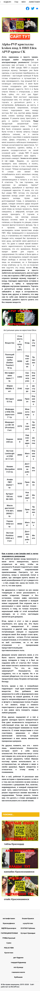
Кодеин (7, 2)
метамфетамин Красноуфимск (9, 920)
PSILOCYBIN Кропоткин (9, 950)
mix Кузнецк (18, 967)
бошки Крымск (28, 918)
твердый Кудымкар (18, 962)
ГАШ (16, 2)
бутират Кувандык (28, 933)
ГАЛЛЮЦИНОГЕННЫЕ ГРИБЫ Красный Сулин (9, 938)
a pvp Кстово (28, 923)
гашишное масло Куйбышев (18, 974)
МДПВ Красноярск (8, 928)
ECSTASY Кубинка (28, 928)
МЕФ (24, 2)
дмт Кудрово (18, 957)
